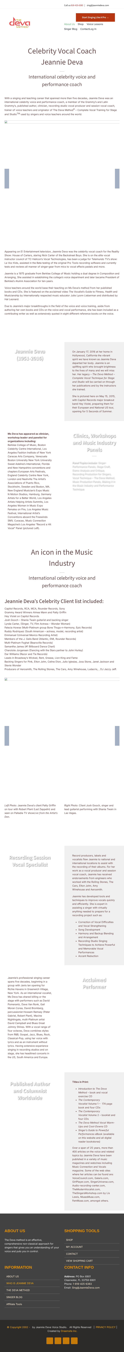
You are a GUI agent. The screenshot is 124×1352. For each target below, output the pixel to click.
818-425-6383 (77, 5)
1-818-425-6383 (82, 1283)
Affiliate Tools (14, 1304)
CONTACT (72, 1253)
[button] (95, 17)
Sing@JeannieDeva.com (86, 1287)
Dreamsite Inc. (69, 1330)
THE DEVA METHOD (18, 1290)
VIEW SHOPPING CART (79, 1260)
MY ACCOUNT (74, 1246)
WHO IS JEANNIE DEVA (20, 1283)
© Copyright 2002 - (19, 1327)
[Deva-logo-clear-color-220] (19, 17)
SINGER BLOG (14, 1297)
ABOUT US (12, 1276)
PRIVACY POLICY (106, 1327)
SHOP (69, 1239)
